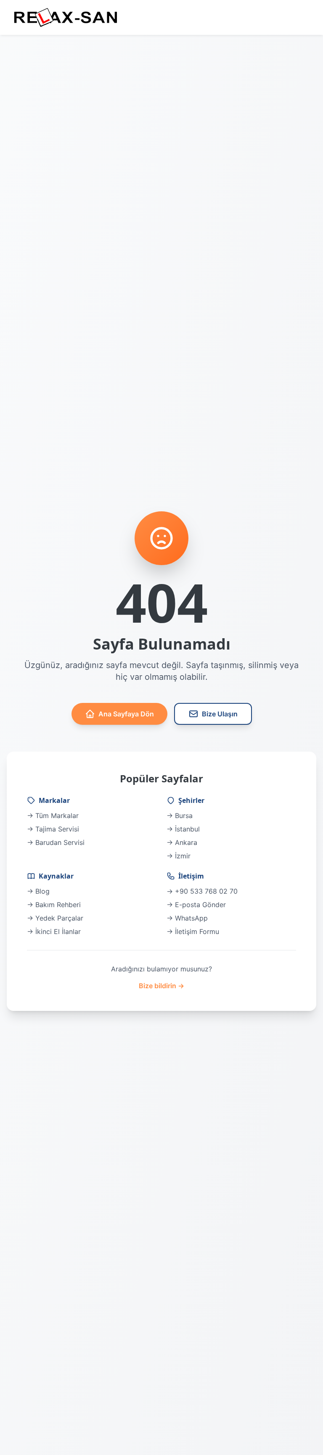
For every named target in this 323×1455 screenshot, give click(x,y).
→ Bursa (180, 815)
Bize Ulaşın (220, 714)
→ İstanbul (183, 829)
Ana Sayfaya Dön (126, 714)
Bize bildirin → (161, 985)
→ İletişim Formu (193, 931)
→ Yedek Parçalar (55, 918)
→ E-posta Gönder (196, 904)
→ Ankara (182, 842)
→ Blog (38, 891)
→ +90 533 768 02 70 (202, 891)
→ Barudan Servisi (56, 842)
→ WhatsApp (187, 918)
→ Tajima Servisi (53, 829)
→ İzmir (179, 856)
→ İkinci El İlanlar (54, 931)
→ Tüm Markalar (53, 815)
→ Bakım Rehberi (54, 904)
